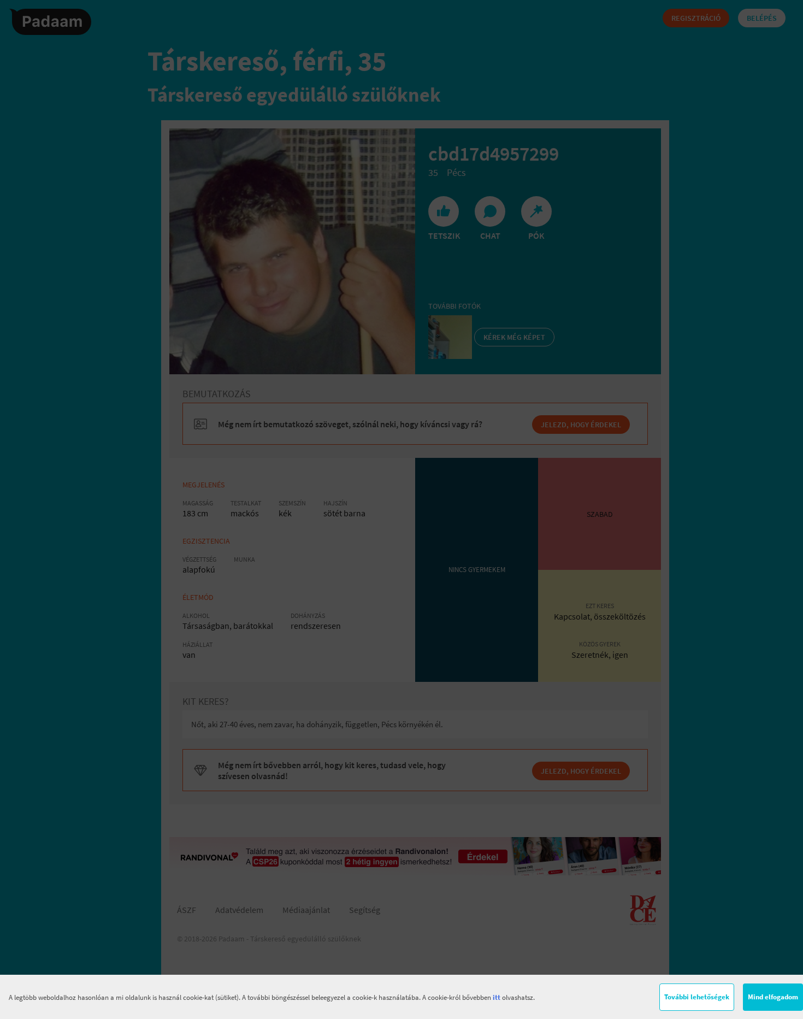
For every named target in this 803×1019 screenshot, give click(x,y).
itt (496, 997)
